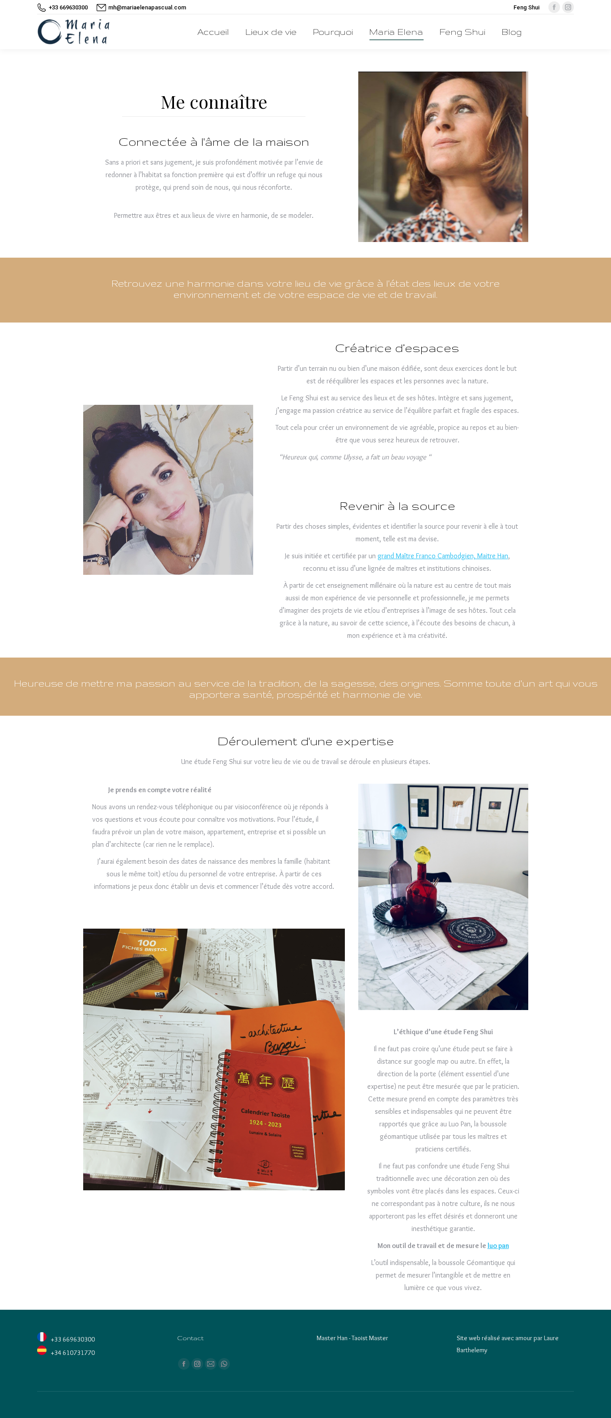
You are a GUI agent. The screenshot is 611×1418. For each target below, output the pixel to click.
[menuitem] (213, 31)
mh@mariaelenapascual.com (147, 7)
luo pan (498, 1245)
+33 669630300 (68, 7)
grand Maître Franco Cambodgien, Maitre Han (443, 556)
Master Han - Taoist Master (352, 1338)
